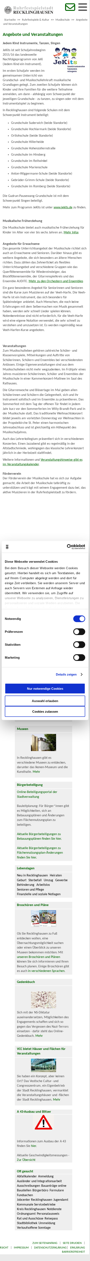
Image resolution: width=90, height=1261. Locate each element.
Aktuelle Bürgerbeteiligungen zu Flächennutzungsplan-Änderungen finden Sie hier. (40, 853)
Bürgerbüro (40, 1190)
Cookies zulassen (45, 711)
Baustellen (24, 1190)
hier (33, 1146)
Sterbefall (35, 880)
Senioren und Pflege (30, 889)
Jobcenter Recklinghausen (34, 1200)
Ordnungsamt (26, 1214)
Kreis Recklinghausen (31, 1209)
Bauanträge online (53, 1186)
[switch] (79, 631)
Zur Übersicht (26, 1160)
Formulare (57, 1190)
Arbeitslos (43, 885)
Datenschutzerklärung (50, 1247)
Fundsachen (25, 1195)
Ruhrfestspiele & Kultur (35, 19)
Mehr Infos (71, 232)
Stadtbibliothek (27, 1223)
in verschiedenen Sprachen (46, 971)
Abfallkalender (27, 1176)
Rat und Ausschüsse (30, 1218)
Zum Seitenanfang (44, 1243)
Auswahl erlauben (45, 700)
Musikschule (62, 19)
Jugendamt (60, 1200)
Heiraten (56, 875)
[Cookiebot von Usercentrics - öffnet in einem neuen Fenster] (67, 547)
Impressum (21, 1247)
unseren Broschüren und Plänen (38, 957)
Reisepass (51, 1218)
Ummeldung (47, 1223)
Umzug (48, 880)
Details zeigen (66, 674)
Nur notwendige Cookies (45, 688)
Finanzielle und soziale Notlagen (38, 894)
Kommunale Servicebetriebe (36, 1204)
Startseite (10, 19)
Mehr (36, 772)
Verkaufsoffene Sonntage (34, 1228)
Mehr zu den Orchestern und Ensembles (56, 281)
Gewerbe (61, 880)
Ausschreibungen (28, 1186)
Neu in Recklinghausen (32, 875)
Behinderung (25, 885)
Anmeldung (46, 1176)
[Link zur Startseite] (28, 13)
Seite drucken (72, 1243)
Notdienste (54, 1209)
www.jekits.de (63, 207)
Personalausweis (48, 1214)
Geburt (21, 880)
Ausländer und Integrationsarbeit (39, 1181)
